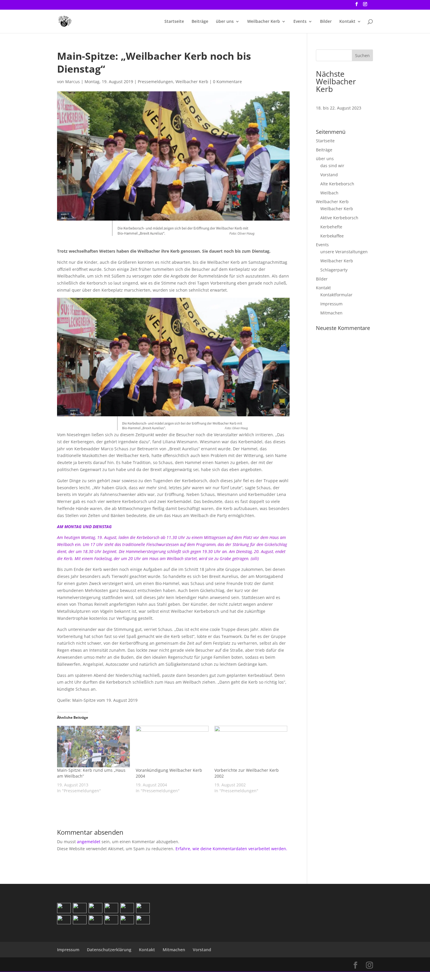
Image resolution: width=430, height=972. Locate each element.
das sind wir (332, 165)
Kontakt (347, 21)
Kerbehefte (331, 227)
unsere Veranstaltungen (344, 251)
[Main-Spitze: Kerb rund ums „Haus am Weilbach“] (93, 746)
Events (300, 21)
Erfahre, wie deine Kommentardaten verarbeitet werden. (231, 848)
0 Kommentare (227, 81)
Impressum (331, 304)
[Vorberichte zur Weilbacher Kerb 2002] (250, 746)
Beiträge (200, 21)
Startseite (174, 21)
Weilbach (329, 193)
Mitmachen (331, 313)
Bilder (326, 21)
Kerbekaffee (332, 236)
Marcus (72, 81)
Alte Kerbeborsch (337, 183)
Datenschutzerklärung (109, 949)
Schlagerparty (334, 270)
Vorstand (329, 174)
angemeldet (88, 841)
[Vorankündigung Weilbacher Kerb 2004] (172, 746)
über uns (225, 21)
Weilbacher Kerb (263, 21)
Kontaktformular (336, 294)
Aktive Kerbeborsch (339, 217)
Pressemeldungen (155, 81)
